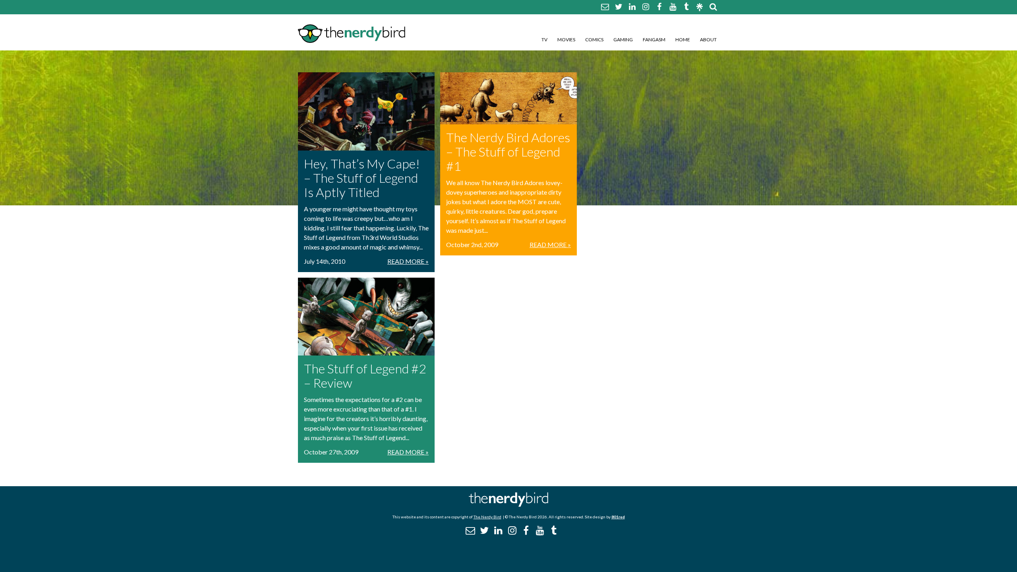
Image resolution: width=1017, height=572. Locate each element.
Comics (594, 40)
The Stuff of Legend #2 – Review (365, 375)
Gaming (623, 40)
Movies (566, 40)
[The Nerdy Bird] (508, 504)
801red (618, 516)
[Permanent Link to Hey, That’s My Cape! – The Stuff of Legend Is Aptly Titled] (366, 111)
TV (544, 40)
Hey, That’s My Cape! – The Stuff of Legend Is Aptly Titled (362, 178)
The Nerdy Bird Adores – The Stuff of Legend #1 (508, 151)
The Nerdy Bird (487, 516)
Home (682, 40)
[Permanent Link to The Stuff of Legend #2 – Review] (366, 317)
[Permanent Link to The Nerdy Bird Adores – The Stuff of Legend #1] (508, 98)
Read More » (408, 261)
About (708, 40)
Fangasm (654, 40)
